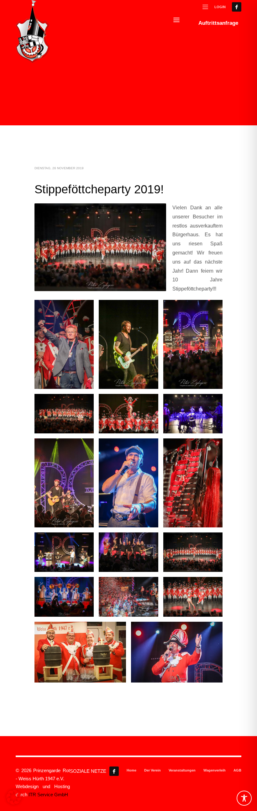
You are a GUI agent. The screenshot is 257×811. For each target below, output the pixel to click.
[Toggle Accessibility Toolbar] (244, 798)
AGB (237, 770)
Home (131, 770)
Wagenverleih (214, 770)
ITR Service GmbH (48, 794)
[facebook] (236, 7)
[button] (14, 797)
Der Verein (152, 770)
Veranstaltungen (182, 770)
